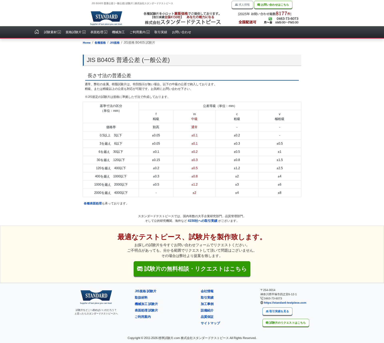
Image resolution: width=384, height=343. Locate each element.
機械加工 (118, 32)
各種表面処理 (93, 203)
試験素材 (51, 32)
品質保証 (207, 316)
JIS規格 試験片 (145, 291)
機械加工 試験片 (146, 304)
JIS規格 (115, 42)
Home (87, 42)
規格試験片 (74, 32)
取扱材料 (141, 297)
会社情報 (207, 291)
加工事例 (207, 304)
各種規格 (100, 42)
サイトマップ (210, 323)
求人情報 (244, 4)
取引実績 (160, 32)
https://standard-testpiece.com (285, 302)
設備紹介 (207, 310)
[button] (192, 268)
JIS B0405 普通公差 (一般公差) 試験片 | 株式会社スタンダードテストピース (132, 3)
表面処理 (97, 32)
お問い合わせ (181, 32)
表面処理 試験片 (146, 310)
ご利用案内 (138, 32)
